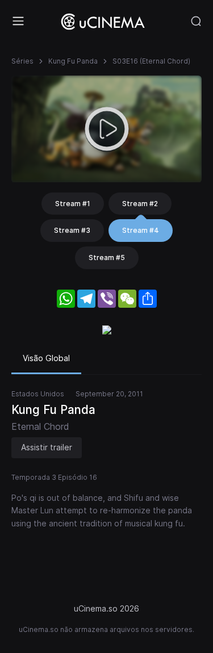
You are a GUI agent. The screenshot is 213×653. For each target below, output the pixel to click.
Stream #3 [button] (72, 230)
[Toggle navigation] (18, 21)
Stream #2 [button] (140, 203)
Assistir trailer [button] (46, 447)
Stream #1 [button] (72, 203)
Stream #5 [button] (107, 257)
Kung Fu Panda (73, 61)
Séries (22, 61)
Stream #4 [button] (140, 230)
